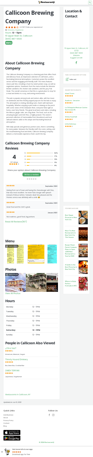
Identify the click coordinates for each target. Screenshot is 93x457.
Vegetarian (19, 30)
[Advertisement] (31, 51)
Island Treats (69, 93)
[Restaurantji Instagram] (54, 415)
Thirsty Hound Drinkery (16, 359)
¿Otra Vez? (10, 348)
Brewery (11, 30)
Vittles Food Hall (71, 117)
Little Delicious (70, 124)
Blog (5, 426)
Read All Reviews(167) (16, 221)
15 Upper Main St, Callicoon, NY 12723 (76, 49)
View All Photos (12, 293)
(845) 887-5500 (13, 38)
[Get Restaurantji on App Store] (11, 432)
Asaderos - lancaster (72, 100)
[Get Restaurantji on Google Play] (11, 438)
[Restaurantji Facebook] (50, 415)
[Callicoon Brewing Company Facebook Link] (76, 62)
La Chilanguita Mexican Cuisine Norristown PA (76, 109)
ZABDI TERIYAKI (12, 370)
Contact (6, 423)
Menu (9, 42)
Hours (8, 32)
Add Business (8, 415)
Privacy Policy (8, 420)
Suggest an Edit (76, 58)
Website (76, 55)
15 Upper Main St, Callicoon (18, 35)
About (5, 418)
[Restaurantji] (46, 2)
